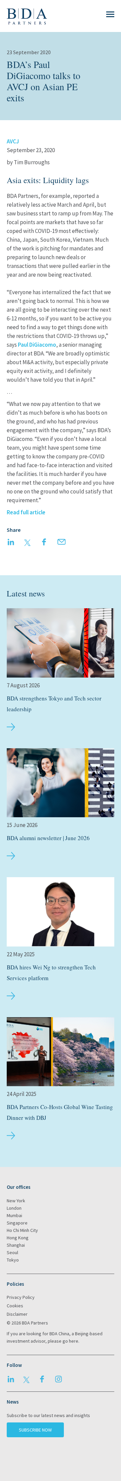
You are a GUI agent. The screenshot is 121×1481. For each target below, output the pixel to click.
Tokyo (13, 1260)
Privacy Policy (21, 1297)
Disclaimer (17, 1314)
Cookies (15, 1306)
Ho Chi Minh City (22, 1230)
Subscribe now (35, 1430)
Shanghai (16, 1245)
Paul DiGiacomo (37, 344)
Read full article (26, 512)
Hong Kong (18, 1238)
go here (70, 1341)
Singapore (17, 1223)
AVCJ (13, 141)
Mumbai (14, 1215)
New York (16, 1201)
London (14, 1208)
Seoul (12, 1252)
